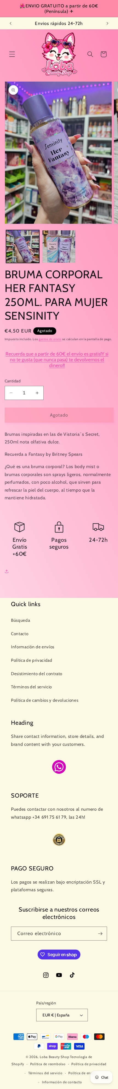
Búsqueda (20, 620)
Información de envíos (32, 646)
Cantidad (13, 381)
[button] (12, 54)
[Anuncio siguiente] (108, 23)
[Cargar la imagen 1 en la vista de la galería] (22, 246)
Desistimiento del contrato (36, 673)
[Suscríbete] (100, 934)
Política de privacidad (31, 660)
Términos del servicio (31, 686)
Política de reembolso (48, 1064)
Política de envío (81, 1073)
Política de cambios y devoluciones (44, 700)
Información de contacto (62, 1082)
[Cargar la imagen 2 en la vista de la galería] (58, 246)
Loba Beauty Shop (54, 1057)
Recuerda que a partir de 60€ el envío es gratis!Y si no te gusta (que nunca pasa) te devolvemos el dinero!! (56, 359)
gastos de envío (50, 339)
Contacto (19, 633)
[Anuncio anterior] (11, 23)
